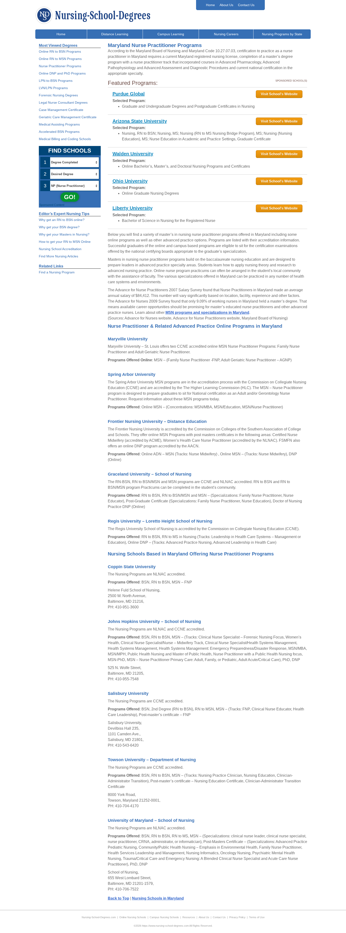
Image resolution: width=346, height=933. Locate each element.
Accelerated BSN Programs (59, 132)
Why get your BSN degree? (59, 227)
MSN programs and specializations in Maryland (207, 313)
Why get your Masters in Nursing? (64, 234)
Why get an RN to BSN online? (61, 220)
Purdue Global (129, 93)
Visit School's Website (279, 94)
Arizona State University (140, 121)
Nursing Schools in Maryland (158, 898)
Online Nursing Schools (132, 917)
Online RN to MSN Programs (60, 59)
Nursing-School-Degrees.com (99, 917)
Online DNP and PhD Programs (62, 73)
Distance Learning (114, 34)
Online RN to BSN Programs (60, 51)
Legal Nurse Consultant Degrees (63, 102)
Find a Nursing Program (57, 272)
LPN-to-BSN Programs (55, 81)
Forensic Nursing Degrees (58, 95)
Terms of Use (257, 917)
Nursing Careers (226, 34)
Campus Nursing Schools (164, 917)
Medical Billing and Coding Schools (65, 139)
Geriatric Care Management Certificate (68, 117)
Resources (188, 917)
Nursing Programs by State (282, 34)
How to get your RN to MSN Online (65, 242)
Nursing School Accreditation (60, 249)
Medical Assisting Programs (59, 124)
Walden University (133, 153)
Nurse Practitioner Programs (60, 66)
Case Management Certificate (61, 110)
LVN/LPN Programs (53, 88)
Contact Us (246, 5)
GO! (70, 197)
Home (210, 5)
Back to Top (118, 898)
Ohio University (130, 181)
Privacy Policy (237, 917)
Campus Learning (170, 34)
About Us (226, 5)
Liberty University (133, 208)
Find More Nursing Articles (58, 256)
